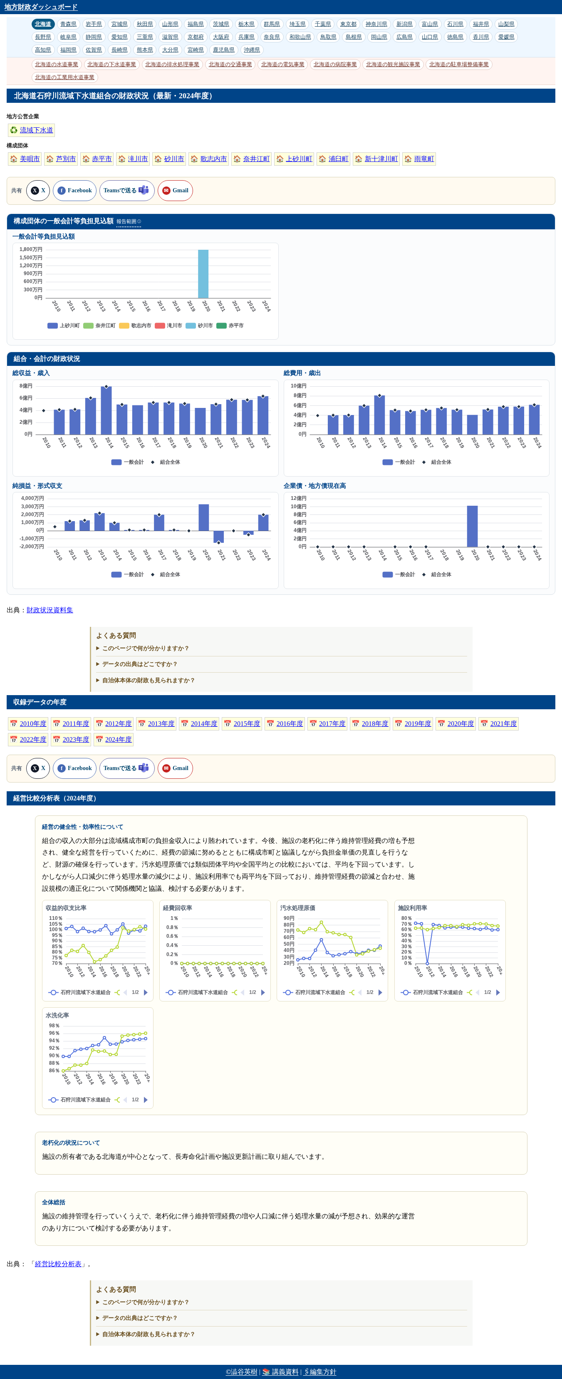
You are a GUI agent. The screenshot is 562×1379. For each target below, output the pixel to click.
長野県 (43, 37)
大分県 (170, 50)
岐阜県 (68, 37)
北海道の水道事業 (56, 64)
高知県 (43, 50)
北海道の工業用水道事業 (64, 77)
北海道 (43, 24)
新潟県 (404, 24)
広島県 (404, 37)
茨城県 (221, 24)
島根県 (354, 37)
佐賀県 (94, 50)
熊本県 (145, 50)
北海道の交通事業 (230, 64)
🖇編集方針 (320, 1371)
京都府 (196, 37)
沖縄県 (252, 50)
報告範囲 (128, 221)
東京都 (348, 24)
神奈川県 (376, 24)
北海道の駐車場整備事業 (459, 64)
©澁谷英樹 (241, 1371)
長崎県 (119, 50)
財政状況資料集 (50, 610)
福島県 (196, 24)
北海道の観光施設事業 (393, 64)
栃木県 (246, 24)
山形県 (170, 24)
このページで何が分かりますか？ (146, 648)
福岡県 (68, 50)
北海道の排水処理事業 (172, 64)
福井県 (481, 24)
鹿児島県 (224, 50)
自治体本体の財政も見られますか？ (149, 680)
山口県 (430, 37)
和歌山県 (300, 37)
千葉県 (323, 24)
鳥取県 (328, 37)
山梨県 (506, 24)
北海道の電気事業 (283, 64)
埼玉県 (298, 24)
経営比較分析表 (58, 1263)
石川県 (455, 24)
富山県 (430, 24)
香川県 (481, 37)
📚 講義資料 (280, 1371)
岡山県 (379, 37)
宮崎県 (196, 50)
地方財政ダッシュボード (41, 6)
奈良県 (272, 37)
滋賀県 (170, 37)
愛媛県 (506, 37)
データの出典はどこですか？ (140, 664)
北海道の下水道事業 (111, 64)
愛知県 (119, 37)
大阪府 (221, 37)
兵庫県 (246, 37)
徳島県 (455, 37)
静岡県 (94, 37)
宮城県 (119, 24)
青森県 (68, 24)
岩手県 (94, 24)
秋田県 (145, 24)
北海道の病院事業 (335, 64)
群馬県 (272, 24)
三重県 (145, 37)
